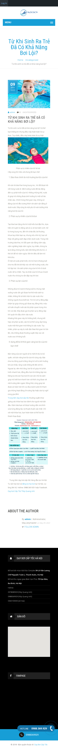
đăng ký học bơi (28, 484)
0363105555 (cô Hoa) (16, 601)
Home (20, 60)
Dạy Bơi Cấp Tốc (40, 745)
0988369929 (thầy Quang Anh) (20, 596)
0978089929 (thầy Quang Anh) (20, 592)
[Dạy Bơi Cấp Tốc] (29, 12)
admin (12, 112)
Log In (4, 3)
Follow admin (31, 527)
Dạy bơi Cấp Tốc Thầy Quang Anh (21, 491)
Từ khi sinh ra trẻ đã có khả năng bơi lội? (26, 120)
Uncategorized (31, 60)
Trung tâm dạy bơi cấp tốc (18, 398)
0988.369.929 (33, 728)
